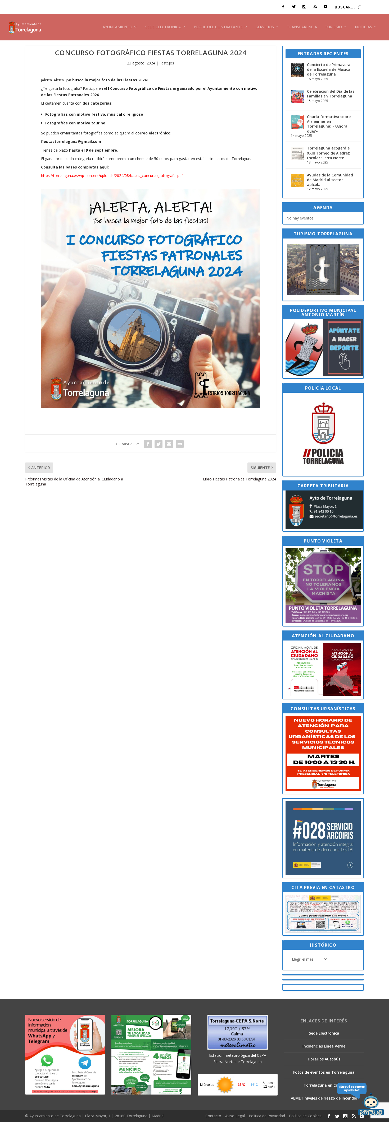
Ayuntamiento (117, 27)
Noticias (363, 27)
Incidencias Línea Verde (323, 1046)
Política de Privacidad (267, 1115)
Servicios (265, 27)
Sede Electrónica (163, 27)
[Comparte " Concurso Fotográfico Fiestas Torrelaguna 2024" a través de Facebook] (148, 444)
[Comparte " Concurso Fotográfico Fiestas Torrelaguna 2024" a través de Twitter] (158, 444)
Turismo (333, 27)
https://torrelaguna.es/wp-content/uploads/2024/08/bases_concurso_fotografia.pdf (112, 175)
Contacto (213, 1115)
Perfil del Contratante (218, 27)
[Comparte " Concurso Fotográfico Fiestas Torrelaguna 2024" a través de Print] (179, 444)
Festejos (166, 63)
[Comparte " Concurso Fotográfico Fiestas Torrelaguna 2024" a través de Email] (169, 444)
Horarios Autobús (324, 1059)
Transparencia (302, 27)
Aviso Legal (235, 1115)
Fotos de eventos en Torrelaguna (324, 1072)
